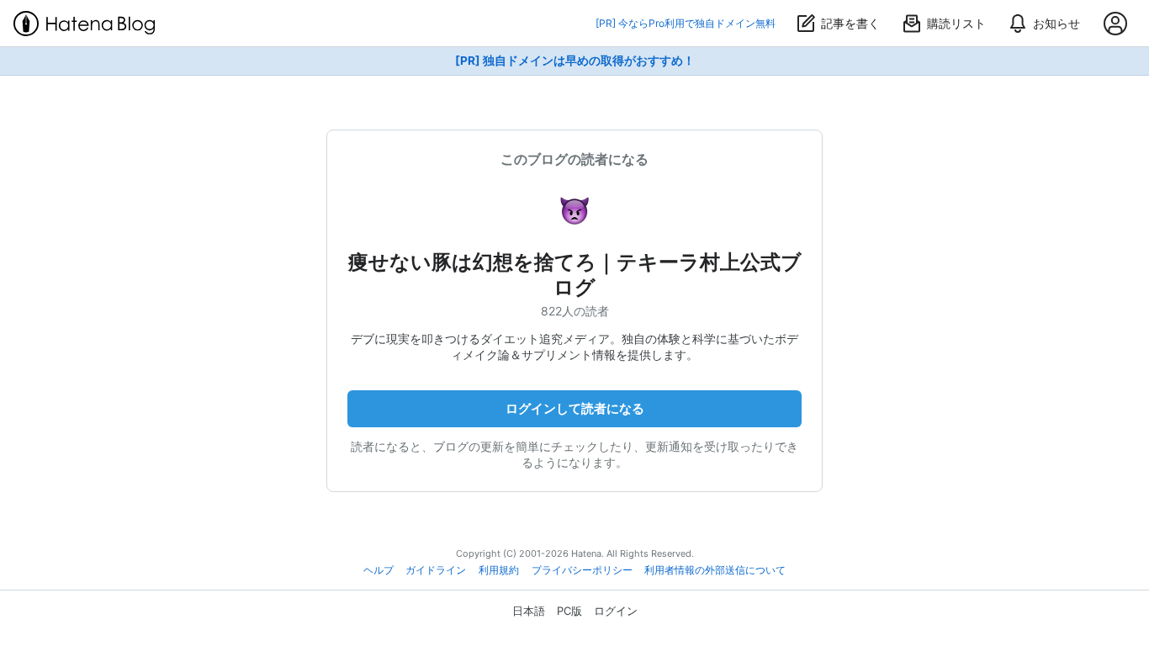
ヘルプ (378, 570)
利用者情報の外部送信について (715, 570)
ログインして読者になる (575, 408)
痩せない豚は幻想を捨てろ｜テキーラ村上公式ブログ (575, 274)
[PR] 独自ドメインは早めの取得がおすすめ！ (575, 60)
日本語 (528, 610)
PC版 (569, 610)
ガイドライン (435, 570)
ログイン (616, 610)
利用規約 (499, 570)
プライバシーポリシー (582, 570)
